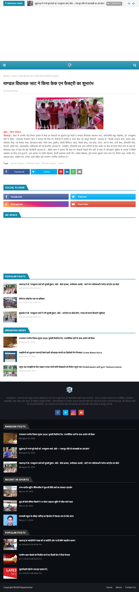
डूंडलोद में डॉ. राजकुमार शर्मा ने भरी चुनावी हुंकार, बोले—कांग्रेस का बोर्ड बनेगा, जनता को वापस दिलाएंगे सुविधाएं (62, 313)
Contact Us (130, 587)
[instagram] (36, 204)
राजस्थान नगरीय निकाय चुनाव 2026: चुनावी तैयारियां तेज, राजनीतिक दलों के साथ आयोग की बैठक (57, 338)
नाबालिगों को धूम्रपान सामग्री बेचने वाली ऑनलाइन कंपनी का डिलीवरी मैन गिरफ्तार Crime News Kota (60, 352)
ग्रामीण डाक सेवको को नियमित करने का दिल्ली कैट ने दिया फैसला (44, 554)
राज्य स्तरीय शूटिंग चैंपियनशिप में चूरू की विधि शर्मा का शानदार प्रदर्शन (45, 487)
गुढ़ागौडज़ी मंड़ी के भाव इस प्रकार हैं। (33, 569)
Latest (14, 76)
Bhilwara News (49, 163)
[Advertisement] (69, 34)
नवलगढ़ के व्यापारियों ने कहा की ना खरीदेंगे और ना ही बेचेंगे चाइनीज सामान (47, 540)
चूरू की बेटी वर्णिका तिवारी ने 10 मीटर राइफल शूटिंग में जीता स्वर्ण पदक (46, 501)
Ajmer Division (17, 163)
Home (109, 587)
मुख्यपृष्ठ (6, 76)
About (119, 587)
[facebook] (36, 197)
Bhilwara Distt (33, 163)
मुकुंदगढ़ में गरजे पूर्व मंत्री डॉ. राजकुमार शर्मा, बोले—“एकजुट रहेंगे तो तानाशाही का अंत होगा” (54, 448)
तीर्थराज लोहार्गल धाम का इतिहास (32, 298)
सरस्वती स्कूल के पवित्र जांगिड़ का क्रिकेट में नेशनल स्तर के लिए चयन (46, 516)
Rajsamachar (12, 90)
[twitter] (103, 197)
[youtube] (103, 204)
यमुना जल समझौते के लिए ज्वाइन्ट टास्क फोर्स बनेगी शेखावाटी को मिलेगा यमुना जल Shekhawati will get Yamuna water (70, 366)
